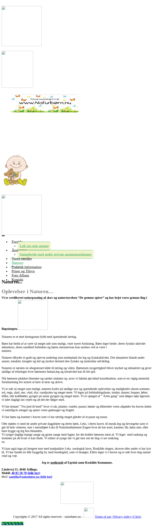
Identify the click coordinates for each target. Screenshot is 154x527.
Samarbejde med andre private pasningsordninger (56, 254)
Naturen (17, 263)
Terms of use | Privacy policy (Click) (118, 516)
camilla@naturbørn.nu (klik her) (30, 476)
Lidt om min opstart (34, 246)
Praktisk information (27, 267)
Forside (17, 242)
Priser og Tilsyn (23, 271)
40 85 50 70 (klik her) (25, 473)
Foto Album (20, 275)
